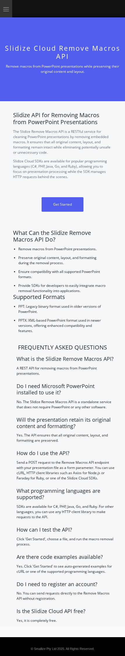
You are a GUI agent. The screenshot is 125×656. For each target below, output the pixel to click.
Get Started (62, 204)
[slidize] (38, 8)
